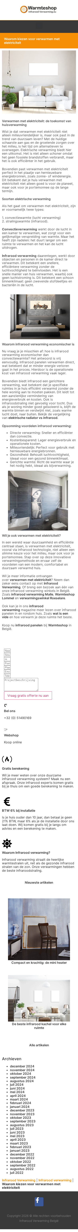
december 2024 (22, 1066)
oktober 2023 (20, 1118)
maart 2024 (19, 1099)
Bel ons (9, 711)
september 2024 (23, 1077)
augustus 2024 (22, 1081)
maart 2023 (19, 1143)
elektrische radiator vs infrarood (32, 418)
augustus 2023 (22, 1125)
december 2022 (22, 1154)
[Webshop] (5, 729)
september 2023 (22, 1121)
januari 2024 (20, 1107)
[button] (39, 25)
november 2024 (22, 1070)
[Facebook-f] (39, 1201)
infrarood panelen (29, 625)
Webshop (11, 735)
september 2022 (22, 1165)
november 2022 (22, 1158)
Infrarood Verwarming (18, 1180)
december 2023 (22, 1110)
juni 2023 (17, 1132)
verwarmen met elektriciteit (30, 580)
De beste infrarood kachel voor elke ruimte (39, 1026)
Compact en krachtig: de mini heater (39, 963)
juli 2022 (16, 1173)
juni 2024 (17, 1088)
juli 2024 (17, 1085)
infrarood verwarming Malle (32, 594)
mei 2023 (17, 1136)
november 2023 (22, 1114)
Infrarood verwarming (54, 1180)
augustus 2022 (22, 1169)
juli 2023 (16, 1129)
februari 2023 (20, 1147)
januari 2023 (19, 1150)
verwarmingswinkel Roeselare (42, 598)
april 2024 (18, 1096)
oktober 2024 (20, 1074)
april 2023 (18, 1140)
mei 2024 (17, 1092)
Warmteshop (58, 625)
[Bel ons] (5, 705)
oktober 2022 (20, 1162)
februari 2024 (20, 1103)
